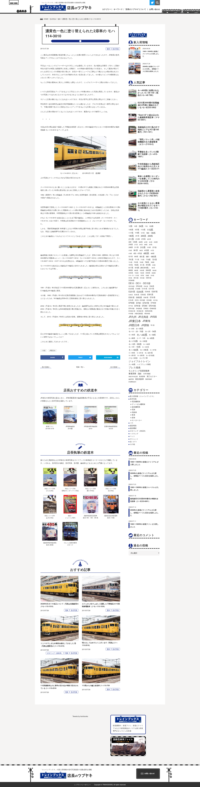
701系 (131, 259)
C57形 (142, 275)
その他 (132, 444)
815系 (154, 265)
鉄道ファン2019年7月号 (50, 427)
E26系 (152, 286)
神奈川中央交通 (133, 376)
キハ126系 (146, 344)
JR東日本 (135, 321)
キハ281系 (132, 355)
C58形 (147, 275)
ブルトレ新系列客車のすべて (70, 544)
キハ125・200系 (135, 344)
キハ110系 (133, 341)
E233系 (140, 291)
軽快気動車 (139, 379)
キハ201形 (140, 353)
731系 (130, 262)
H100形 (131, 313)
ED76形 (149, 300)
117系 (131, 232)
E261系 (131, 295)
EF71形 (131, 306)
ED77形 (155, 300)
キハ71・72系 (141, 338)
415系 (146, 250)
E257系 (155, 291)
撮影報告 (133, 425)
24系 (141, 226)
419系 (130, 253)
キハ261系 (149, 352)
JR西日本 (52, 350)
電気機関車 (136, 401)
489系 (152, 253)
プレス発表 (134, 367)
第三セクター (152, 376)
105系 (131, 229)
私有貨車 (142, 376)
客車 (133, 415)
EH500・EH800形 (150, 308)
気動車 (134, 412)
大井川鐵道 (147, 373)
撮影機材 (133, 428)
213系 (138, 239)
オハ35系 (131, 329)
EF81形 (137, 305)
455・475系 (137, 253)
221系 (149, 239)
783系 (147, 262)
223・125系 (133, 242)
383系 (141, 250)
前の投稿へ (46, 367)
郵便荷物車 (148, 379)
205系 (143, 235)
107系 (137, 229)
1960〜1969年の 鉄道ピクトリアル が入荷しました (151, 53)
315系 (149, 247)
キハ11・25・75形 (136, 331)
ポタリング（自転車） (55, 653)
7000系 (136, 273)
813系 (148, 264)
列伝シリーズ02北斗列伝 (111, 489)
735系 (141, 262)
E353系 (143, 294)
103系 (151, 226)
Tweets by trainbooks (80, 716)
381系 (135, 250)
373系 (130, 250)
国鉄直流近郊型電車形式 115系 (110, 516)
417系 (152, 250)
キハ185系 (144, 349)
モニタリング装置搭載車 (139, 370)
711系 (137, 259)
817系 (131, 267)
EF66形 (153, 303)
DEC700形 (131, 286)
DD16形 (142, 278)
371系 (154, 247)
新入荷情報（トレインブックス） (142, 396)
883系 (131, 270)
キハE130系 (150, 355)
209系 (150, 235)
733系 (136, 262)
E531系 (131, 297)
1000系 (142, 270)
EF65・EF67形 (142, 302)
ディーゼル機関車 (138, 404)
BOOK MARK (111, 357)
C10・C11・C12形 (134, 275)
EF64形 (131, 302)
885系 (136, 270)
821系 (153, 268)
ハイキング (134, 433)
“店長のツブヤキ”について (135, 9)
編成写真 (131, 379)
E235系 (147, 291)
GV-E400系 (148, 311)
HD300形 (147, 313)
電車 (108, 49)
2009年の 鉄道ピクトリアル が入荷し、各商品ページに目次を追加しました (151, 68)
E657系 (146, 297)
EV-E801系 (140, 311)
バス (131, 423)
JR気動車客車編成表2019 (90, 427)
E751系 (131, 300)
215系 (143, 239)
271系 (136, 245)
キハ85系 (150, 338)
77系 (146, 226)
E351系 (136, 294)
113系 (143, 229)
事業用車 (132, 373)
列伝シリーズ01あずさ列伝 (50, 516)
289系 (131, 247)
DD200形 (131, 280)
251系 (150, 242)
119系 (137, 232)
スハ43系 (132, 364)
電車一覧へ (80, 367)
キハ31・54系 (150, 331)
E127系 (131, 288)
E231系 (132, 291)
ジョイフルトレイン (139, 361)
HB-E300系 (139, 313)
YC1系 (152, 325)
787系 (131, 265)
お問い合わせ (154, 9)
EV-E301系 (132, 311)
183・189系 (151, 232)
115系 (44, 350)
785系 (152, 262)
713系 (142, 259)
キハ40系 (142, 334)
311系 (136, 247)
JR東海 (146, 321)
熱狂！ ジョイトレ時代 (70, 516)
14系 (135, 226)
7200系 (142, 273)
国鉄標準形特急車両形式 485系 (49, 544)
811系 (142, 265)
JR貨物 (145, 325)
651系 (142, 256)
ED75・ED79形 (140, 300)
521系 (131, 256)
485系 (146, 253)
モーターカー (137, 420)
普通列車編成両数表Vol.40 (110, 427)
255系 (131, 244)
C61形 (152, 275)
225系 (140, 242)
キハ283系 (140, 355)
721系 (154, 259)
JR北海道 (143, 316)
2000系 (148, 270)
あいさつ (133, 441)
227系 (145, 242)
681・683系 (151, 256)
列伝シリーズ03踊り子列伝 (90, 489)
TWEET (80, 357)
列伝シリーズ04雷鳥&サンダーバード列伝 (70, 489)
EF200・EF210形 (149, 305)
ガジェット (134, 439)
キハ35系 (132, 334)
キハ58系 (152, 334)
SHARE (52, 357)
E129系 (138, 289)
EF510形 (131, 308)
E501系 (150, 294)
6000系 (131, 273)
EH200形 (139, 308)
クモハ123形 (133, 358)
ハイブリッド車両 (144, 364)
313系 (142, 247)
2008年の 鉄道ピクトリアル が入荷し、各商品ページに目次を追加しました (144, 512)
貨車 (133, 417)
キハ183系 (133, 349)
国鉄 (139, 373)
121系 (142, 233)
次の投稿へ (114, 367)
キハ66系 (132, 338)
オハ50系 (139, 328)
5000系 (154, 270)
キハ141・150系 (134, 347)
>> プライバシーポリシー (82, 784)
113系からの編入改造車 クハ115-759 (96, 685)
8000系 (148, 273)
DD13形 (136, 278)
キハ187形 (153, 350)
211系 (131, 239)
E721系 (152, 297)
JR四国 (153, 316)
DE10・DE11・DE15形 (139, 283)
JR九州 (132, 316)
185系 (131, 235)
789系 (136, 265)
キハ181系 (145, 347)
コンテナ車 (143, 358)
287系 (150, 245)
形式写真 (115, 49)
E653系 (139, 297)
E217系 (151, 288)
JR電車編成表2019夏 (70, 427)
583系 (136, 256)
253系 (156, 242)
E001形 (146, 286)
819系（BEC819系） (142, 267)
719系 (148, 259)
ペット (132, 436)
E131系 (144, 288)
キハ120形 (143, 341)
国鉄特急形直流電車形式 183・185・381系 (90, 516)
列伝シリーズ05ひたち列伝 (50, 489)
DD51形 (148, 278)
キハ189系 (132, 353)
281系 (140, 245)
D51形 (130, 278)
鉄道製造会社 (132, 382)
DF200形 (139, 286)
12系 (130, 226)
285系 (145, 245)
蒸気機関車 (136, 407)
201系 (137, 236)
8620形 (154, 273)
